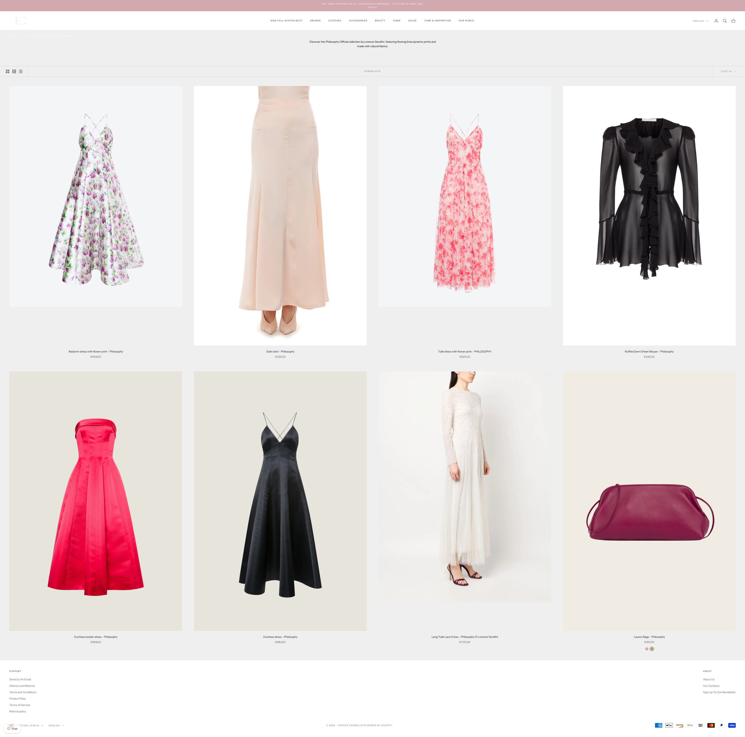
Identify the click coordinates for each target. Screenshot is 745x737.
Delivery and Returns (22, 686)
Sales (412, 20)
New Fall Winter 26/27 (286, 20)
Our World (466, 20)
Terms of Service (19, 705)
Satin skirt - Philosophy (280, 351)
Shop (23, 36)
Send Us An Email (20, 679)
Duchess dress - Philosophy (280, 637)
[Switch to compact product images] (21, 71)
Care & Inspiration (437, 20)
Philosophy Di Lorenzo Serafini (52, 36)
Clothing (334, 20)
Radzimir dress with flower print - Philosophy (96, 351)
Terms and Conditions (22, 692)
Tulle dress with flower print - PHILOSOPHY (464, 351)
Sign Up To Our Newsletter (719, 692)
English (698, 21)
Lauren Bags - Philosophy (649, 637)
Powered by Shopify (378, 725)
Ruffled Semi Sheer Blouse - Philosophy (649, 351)
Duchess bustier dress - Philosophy (95, 637)
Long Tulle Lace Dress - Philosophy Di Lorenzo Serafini (465, 637)
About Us (709, 679)
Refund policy (17, 711)
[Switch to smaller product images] (14, 71)
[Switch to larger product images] (7, 71)
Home (397, 20)
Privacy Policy (17, 698)
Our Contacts (711, 686)
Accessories (358, 20)
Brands (315, 20)
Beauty (380, 20)
